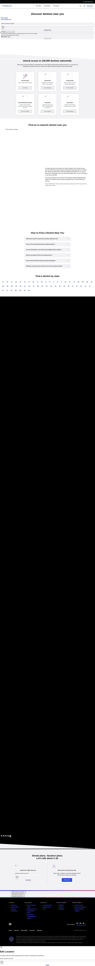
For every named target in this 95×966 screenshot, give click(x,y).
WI (24, 290)
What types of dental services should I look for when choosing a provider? (44, 266)
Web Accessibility (24, 930)
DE (33, 281)
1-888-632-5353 (67, 880)
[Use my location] (3, 27)
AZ (11, 281)
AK (7, 281)
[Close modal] (1, 947)
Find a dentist (4, 17)
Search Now (28, 880)
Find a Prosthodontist (70, 87)
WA (16, 290)
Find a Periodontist (47, 111)
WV (20, 290)
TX (89, 286)
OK (60, 286)
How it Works (56, 5)
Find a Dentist (47, 5)
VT (7, 290)
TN (85, 286)
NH (29, 286)
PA (68, 286)
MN (3, 286)
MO (12, 286)
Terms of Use (16, 930)
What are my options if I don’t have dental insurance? (39, 255)
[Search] (80, 6)
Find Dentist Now (47, 30)
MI (91, 281)
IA (61, 281)
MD (83, 281)
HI (46, 281)
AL (3, 281)
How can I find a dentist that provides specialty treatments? (40, 244)
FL (37, 281)
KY (70, 281)
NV (25, 286)
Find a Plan (38, 5)
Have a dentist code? (6, 19)
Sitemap (10, 930)
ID (49, 281)
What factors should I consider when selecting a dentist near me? (42, 238)
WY (29, 290)
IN (57, 281)
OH (55, 286)
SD (81, 286)
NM (38, 286)
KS (65, 281)
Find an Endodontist (70, 111)
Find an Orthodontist (47, 87)
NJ (33, 286)
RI (72, 286)
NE (20, 286)
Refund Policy (39, 930)
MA (87, 281)
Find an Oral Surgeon (25, 111)
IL (53, 281)
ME (78, 281)
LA (74, 281)
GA (42, 281)
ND (51, 286)
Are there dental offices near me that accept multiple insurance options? (43, 249)
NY (42, 286)
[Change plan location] (5, 1)
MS (7, 286)
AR (16, 281)
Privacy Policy (32, 930)
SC (77, 286)
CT (29, 281)
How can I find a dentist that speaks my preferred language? (41, 260)
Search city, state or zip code (7, 23)
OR (64, 286)
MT (16, 286)
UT (3, 290)
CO (25, 281)
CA (20, 281)
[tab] (47, 18)
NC (47, 286)
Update (47, 965)
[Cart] (84, 6)
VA (11, 290)
